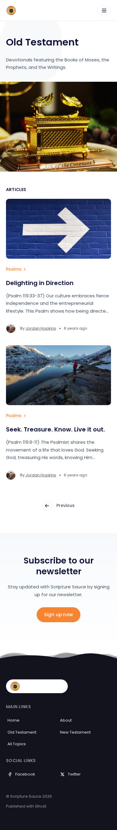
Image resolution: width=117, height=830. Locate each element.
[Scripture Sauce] (33, 10)
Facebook (25, 774)
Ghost (40, 806)
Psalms (14, 269)
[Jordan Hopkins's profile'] (11, 328)
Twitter (74, 774)
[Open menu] (104, 10)
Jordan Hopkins (41, 328)
